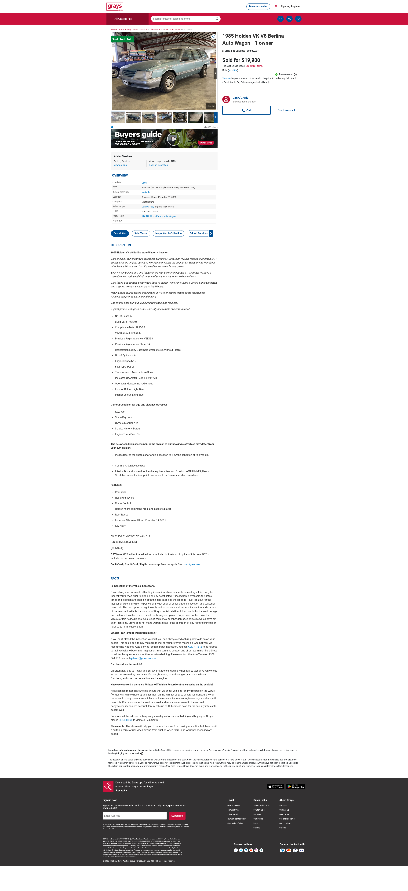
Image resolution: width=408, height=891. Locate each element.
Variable (146, 192)
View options (120, 165)
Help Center (284, 814)
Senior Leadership (287, 819)
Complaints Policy (235, 823)
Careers (282, 828)
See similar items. (254, 66)
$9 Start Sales (259, 810)
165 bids (233, 70)
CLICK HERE (195, 646)
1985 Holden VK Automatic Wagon (159, 216)
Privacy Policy (233, 814)
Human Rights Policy (236, 819)
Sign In (291, 6)
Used (144, 182)
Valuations (258, 819)
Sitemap (257, 828)
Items (255, 823)
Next (215, 73)
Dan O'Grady (148, 206)
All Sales (257, 814)
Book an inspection (158, 165)
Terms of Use (233, 810)
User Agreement (191, 564)
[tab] (120, 233)
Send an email (286, 110)
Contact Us (284, 810)
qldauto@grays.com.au (143, 658)
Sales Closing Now (261, 805)
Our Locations (285, 823)
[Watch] (213, 36)
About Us (283, 805)
